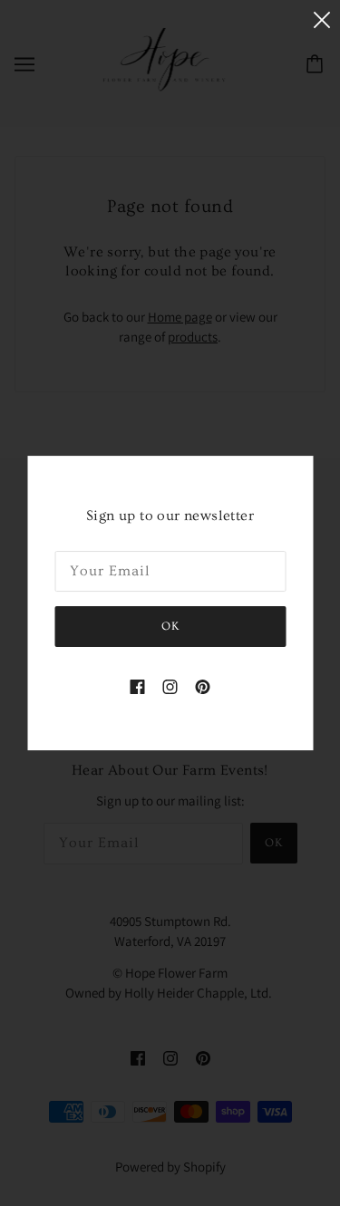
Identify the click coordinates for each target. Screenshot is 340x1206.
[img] (137, 686)
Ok (170, 626)
